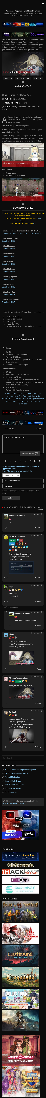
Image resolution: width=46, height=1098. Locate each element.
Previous (9, 429)
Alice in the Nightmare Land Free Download (23, 394)
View (20, 911)
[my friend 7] (20, 889)
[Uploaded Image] (21, 567)
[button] (43, 4)
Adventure (31, 14)
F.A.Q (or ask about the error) (16, 773)
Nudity (40, 14)
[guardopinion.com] (20, 856)
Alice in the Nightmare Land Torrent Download (26, 402)
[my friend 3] (20, 871)
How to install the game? (14, 784)
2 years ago (35, 514)
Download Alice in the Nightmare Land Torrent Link (21, 233)
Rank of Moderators (12, 777)
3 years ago (35, 535)
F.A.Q (35, 223)
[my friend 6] (20, 880)
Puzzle (15, 15)
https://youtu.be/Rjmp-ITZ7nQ (21, 686)
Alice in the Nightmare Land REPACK (21, 397)
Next (39, 429)
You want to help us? (13, 781)
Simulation (29, 15)
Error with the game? (13, 788)
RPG (21, 15)
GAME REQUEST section (13, 803)
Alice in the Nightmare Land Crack (18, 393)
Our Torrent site (11, 792)
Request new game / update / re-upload (20, 769)
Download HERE (8, 241)
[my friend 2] (20, 864)
